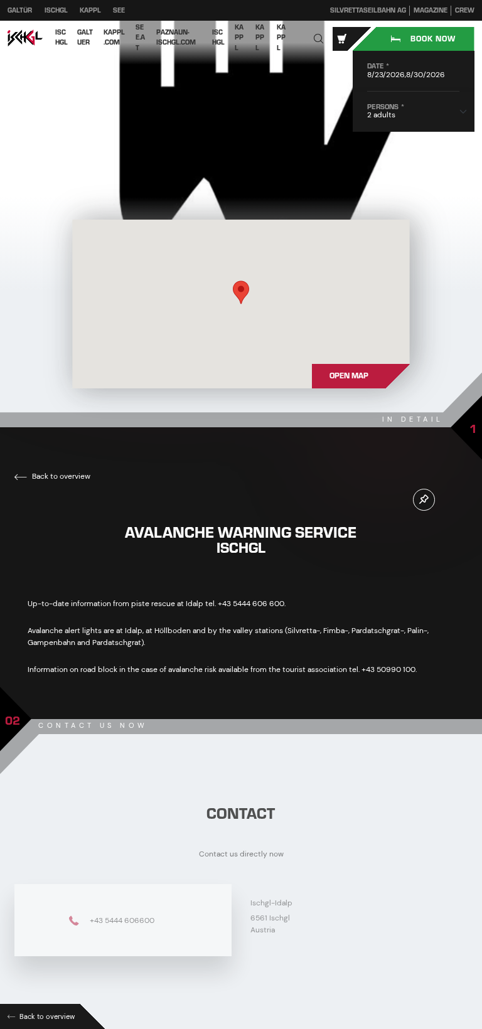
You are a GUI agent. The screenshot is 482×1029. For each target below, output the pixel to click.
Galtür (20, 10)
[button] (319, 39)
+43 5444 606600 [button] (121, 920)
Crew (464, 11)
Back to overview (60, 476)
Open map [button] (348, 376)
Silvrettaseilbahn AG (368, 11)
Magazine (430, 11)
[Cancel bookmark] (424, 499)
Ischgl (56, 10)
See (119, 10)
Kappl (90, 10)
